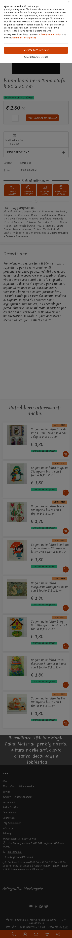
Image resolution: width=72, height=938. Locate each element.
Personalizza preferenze (36, 56)
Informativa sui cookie (50, 34)
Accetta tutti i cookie (36, 50)
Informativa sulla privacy (23, 37)
